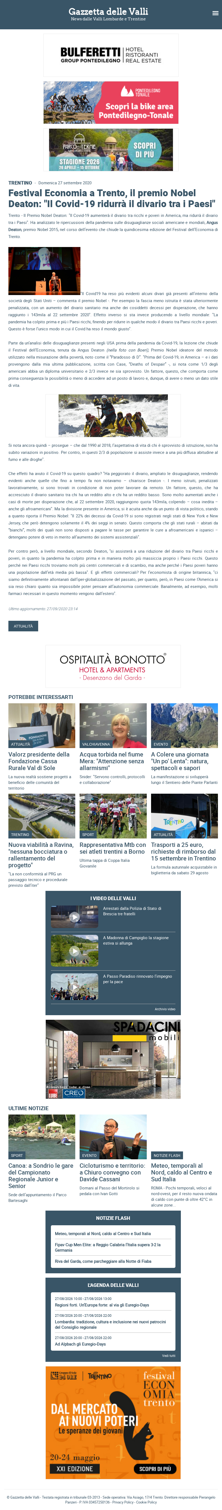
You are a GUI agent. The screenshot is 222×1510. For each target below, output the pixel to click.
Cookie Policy (146, 1502)
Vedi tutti (168, 1355)
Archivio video (165, 1009)
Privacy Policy (122, 1502)
